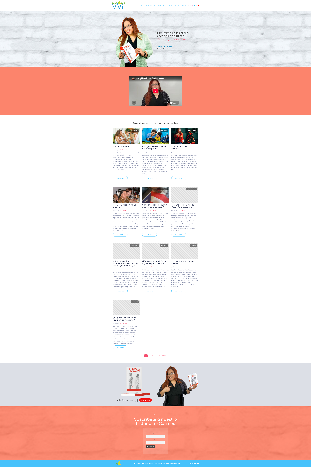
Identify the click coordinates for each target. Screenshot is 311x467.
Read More (120, 178)
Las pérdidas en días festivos (181, 147)
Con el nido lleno (121, 146)
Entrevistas (183, 5)
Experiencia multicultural (172, 5)
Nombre (155, 434)
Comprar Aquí (145, 400)
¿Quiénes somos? (149, 5)
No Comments (123, 150)
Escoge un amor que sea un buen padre (154, 147)
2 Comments (123, 269)
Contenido (160, 5)
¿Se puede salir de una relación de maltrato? (124, 319)
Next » (164, 355)
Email (155, 440)
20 (159, 355)
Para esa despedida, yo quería (124, 206)
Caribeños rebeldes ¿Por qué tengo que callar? (154, 206)
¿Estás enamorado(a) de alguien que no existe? (154, 262)
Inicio (141, 5)
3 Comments (123, 210)
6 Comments (182, 210)
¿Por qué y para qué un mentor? (183, 262)
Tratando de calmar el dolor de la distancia (182, 206)
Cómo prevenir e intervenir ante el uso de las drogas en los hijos (125, 263)
